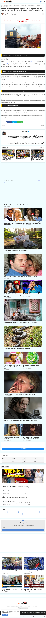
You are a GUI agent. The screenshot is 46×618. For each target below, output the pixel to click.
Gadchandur (10, 512)
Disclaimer (43, 612)
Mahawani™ (25, 131)
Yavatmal (4, 515)
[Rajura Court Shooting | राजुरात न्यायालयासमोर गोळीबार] (23, 476)
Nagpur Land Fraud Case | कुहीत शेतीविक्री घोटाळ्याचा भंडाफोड (14, 492)
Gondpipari (26, 512)
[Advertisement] (23, 543)
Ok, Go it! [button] (5, 614)
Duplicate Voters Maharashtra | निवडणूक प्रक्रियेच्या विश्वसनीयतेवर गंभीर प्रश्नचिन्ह (15, 71)
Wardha (34, 513)
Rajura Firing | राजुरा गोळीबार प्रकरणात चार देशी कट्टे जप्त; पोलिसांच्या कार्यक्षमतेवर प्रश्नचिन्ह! (37, 158)
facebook (13, 458)
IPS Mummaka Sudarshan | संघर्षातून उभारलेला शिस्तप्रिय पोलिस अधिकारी (16, 503)
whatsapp (34, 458)
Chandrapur (4, 512)
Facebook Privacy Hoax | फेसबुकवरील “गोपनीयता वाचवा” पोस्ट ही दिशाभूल (33, 571)
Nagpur (41, 512)
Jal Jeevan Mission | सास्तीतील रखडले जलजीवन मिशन (33, 590)
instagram (13, 461)
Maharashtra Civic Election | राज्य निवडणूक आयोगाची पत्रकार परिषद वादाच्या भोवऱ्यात (15, 55)
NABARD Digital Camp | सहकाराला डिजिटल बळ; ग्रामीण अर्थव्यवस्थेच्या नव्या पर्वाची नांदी (11, 571)
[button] (45, 2)
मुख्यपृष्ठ (2, 5)
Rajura (15, 513)
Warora (39, 513)
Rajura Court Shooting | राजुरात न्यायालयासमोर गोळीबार (16, 486)
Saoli (24, 513)
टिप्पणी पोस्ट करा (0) (23, 448)
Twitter (15, 122)
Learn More (9, 612)
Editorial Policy (29, 612)
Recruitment (20, 513)
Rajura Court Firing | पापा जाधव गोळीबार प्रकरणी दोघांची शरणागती (15, 497)
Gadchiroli (16, 512)
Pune (11, 513)
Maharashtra (7, 5)
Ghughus (21, 512)
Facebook (9, 122)
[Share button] (24, 122)
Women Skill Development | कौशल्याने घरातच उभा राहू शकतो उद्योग (12, 590)
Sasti (27, 513)
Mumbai (37, 512)
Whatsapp (20, 122)
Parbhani (3, 513)
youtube (34, 461)
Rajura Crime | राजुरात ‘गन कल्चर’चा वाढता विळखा (10, 105)
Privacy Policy (23, 612)
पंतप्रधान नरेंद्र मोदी (32, 61)
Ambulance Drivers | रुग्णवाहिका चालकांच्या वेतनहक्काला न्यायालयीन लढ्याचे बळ (14, 91)
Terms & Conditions (37, 612)
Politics (8, 513)
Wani (31, 513)
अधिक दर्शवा (42, 147)
